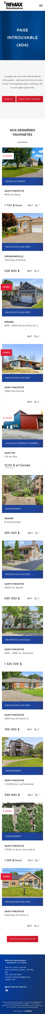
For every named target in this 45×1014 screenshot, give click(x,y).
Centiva (28, 1011)
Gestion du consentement (28, 1007)
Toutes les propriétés (22, 939)
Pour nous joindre (29, 99)
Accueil (8, 99)
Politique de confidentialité (22, 1005)
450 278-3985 (15, 975)
